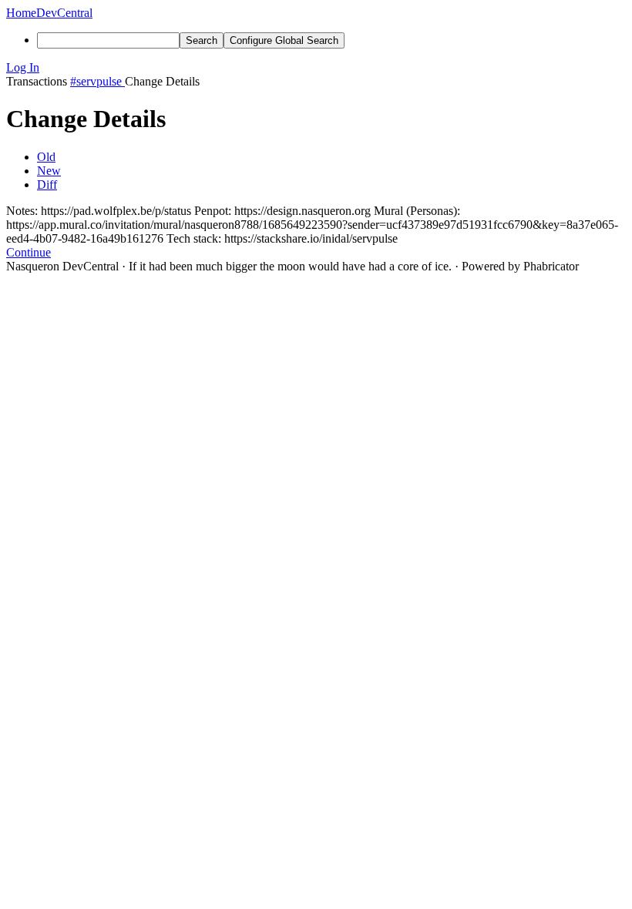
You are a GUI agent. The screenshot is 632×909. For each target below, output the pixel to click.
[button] (316, 68)
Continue (28, 252)
